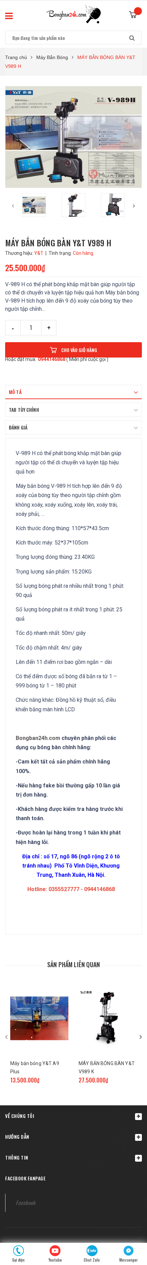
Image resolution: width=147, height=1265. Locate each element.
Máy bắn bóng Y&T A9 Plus (34, 1067)
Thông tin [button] (16, 1157)
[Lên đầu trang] (128, 1224)
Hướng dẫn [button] (17, 1136)
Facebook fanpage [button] (25, 1178)
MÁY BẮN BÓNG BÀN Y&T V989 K (107, 1067)
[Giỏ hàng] (135, 12)
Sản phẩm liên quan (73, 964)
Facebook (25, 1202)
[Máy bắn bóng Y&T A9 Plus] (39, 1018)
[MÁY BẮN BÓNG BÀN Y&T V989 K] (108, 1018)
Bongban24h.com (38, 738)
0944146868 (51, 359)
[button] (73, 1115)
